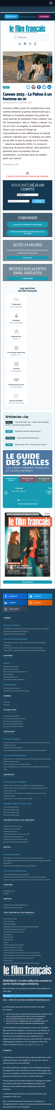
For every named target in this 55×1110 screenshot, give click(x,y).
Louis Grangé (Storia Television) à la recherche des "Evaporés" (25, 750)
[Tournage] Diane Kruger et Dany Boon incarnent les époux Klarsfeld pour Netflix (27, 862)
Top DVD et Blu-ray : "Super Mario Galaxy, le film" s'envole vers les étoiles (27, 423)
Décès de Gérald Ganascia (23, 438)
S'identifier (11, 16)
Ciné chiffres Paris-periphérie (13, 679)
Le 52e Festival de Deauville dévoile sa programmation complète (26, 629)
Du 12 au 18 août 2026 (10, 807)
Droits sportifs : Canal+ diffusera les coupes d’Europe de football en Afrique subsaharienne (27, 760)
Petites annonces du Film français (15, 839)
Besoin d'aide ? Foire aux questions (15, 842)
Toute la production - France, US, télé (16, 834)
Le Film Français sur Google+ (13, 950)
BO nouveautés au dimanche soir (15, 671)
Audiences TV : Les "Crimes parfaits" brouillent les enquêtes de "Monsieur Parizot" (25, 789)
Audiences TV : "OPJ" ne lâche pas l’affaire (17, 798)
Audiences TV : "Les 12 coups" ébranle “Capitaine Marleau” (23, 785)
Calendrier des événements (13, 837)
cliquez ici (27, 258)
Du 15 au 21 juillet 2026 (11, 809)
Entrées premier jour (10, 677)
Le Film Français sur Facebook (13, 945)
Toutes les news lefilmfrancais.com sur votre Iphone (21, 953)
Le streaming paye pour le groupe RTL (16, 874)
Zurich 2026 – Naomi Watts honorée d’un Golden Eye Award (24, 650)
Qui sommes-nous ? (10, 919)
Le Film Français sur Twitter (12, 947)
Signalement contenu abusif (13, 932)
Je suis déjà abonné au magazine (27, 224)
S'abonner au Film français (12, 826)
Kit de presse (8, 934)
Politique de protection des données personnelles (21, 926)
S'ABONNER (44, 16)
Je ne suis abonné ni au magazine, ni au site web (27, 232)
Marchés (6, 705)
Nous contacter (8, 921)
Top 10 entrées (8, 674)
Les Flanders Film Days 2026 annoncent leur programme (23, 648)
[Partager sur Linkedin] (49, 87)
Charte (5, 942)
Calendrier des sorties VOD (13, 907)
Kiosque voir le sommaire (12, 829)
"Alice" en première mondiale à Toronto (17, 764)
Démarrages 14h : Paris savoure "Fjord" (27, 444)
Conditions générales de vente (14, 929)
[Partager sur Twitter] (44, 87)
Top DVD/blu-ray (9, 891)
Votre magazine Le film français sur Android (18, 958)
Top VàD (6, 893)
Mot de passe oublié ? (28, 17)
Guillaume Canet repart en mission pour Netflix (19, 866)
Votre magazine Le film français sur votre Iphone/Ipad (22, 955)
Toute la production (27, 504)
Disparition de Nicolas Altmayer (24, 431)
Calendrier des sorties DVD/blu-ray (15, 905)
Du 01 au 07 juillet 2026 (11, 815)
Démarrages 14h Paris (11, 666)
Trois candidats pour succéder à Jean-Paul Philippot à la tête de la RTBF (26, 768)
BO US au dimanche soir (11, 688)
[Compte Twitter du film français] (30, 44)
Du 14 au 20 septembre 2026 (13, 724)
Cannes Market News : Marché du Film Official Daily (21, 963)
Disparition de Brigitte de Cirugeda (15, 631)
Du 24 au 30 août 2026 (11, 716)
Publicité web (8, 937)
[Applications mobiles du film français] (35, 44)
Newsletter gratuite (10, 831)
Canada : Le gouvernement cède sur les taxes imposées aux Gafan (26, 879)
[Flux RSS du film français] (20, 44)
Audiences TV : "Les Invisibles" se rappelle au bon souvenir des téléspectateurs (24, 794)
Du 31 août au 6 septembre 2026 (14, 718)
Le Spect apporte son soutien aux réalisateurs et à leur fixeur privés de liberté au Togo (26, 744)
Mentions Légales (9, 924)
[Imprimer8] (33, 87)
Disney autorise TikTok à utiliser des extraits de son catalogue (24, 877)
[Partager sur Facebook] (39, 87)
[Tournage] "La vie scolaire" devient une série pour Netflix (23, 858)
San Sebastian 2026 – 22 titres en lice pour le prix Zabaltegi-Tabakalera (24, 644)
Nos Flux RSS (8, 960)
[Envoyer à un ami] (28, 87)
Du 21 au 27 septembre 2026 (13, 726)
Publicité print (8, 939)
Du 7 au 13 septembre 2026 (12, 721)
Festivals (6, 702)
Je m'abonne (27, 582)
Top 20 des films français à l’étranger (16, 691)
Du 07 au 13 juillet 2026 (11, 812)
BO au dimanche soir (10, 669)
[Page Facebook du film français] (25, 44)
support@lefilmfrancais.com (33, 1044)
